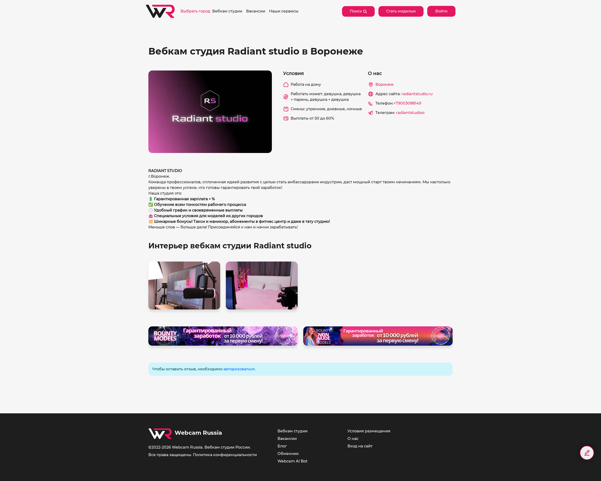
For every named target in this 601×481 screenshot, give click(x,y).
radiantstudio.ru (417, 94)
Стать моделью (401, 11)
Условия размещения (368, 431)
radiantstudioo (410, 112)
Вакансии (287, 438)
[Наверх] (587, 469)
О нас (352, 438)
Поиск (356, 11)
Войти (441, 11)
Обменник (288, 453)
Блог (282, 446)
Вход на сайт (360, 446)
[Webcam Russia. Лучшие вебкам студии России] (160, 11)
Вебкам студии (292, 431)
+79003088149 (407, 103)
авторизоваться (239, 369)
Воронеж (384, 84)
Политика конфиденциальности (225, 455)
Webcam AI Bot (292, 461)
